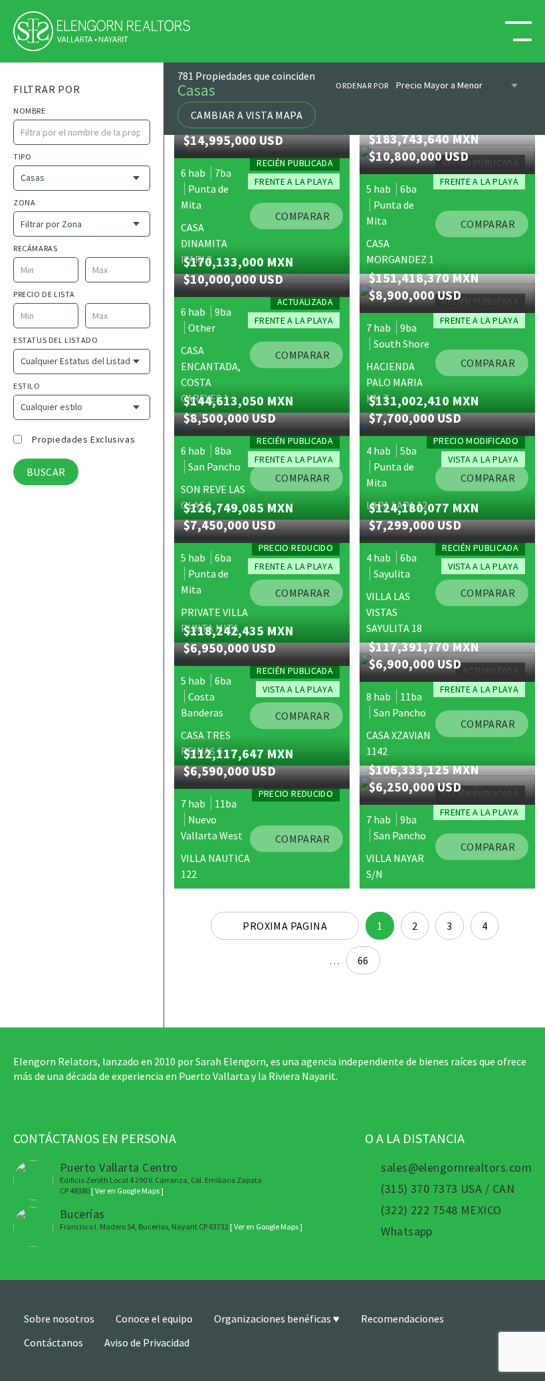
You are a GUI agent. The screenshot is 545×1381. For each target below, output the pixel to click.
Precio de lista (44, 294)
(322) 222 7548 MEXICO (441, 1210)
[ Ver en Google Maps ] (127, 1191)
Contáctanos (53, 1342)
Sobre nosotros (59, 1318)
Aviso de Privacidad (146, 1342)
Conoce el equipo (154, 1318)
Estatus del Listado (55, 340)
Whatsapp (407, 1231)
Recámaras (35, 248)
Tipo (22, 156)
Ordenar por (362, 85)
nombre (29, 111)
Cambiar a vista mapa (246, 115)
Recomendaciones (402, 1318)
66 (363, 960)
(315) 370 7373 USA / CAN (447, 1189)
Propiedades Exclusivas (83, 439)
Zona (24, 202)
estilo (27, 386)
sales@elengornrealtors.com (456, 1167)
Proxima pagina (285, 925)
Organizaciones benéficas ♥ (277, 1318)
